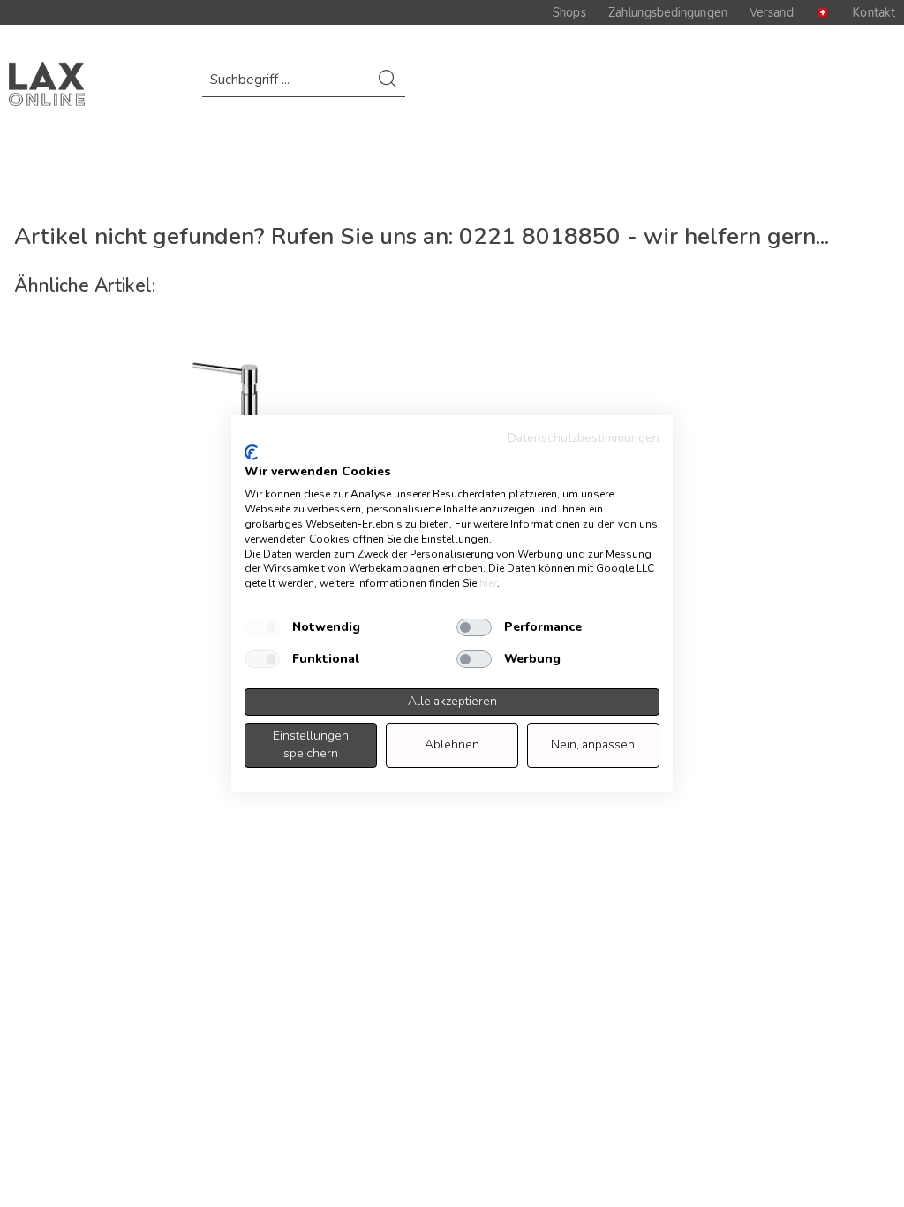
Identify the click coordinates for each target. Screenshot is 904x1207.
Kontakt (873, 12)
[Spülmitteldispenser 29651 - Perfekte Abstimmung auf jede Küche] (228, 399)
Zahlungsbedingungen (667, 12)
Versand (772, 12)
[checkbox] (262, 627)
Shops (569, 12)
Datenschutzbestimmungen (583, 437)
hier (488, 583)
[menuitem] (303, 88)
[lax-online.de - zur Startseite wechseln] (47, 84)
